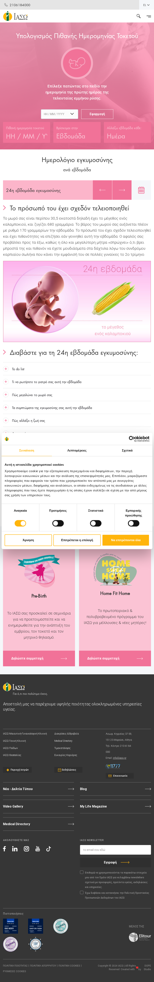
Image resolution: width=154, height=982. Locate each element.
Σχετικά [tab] (127, 450)
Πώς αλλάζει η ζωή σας (28, 420)
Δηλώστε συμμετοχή (27, 658)
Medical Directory (63, 741)
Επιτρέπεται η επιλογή (77, 540)
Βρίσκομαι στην (67, 127)
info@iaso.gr (119, 758)
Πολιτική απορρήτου (43, 965)
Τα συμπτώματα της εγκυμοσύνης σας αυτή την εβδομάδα (52, 407)
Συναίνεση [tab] (26, 450)
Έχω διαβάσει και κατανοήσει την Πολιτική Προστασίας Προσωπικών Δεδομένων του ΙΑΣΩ (117, 895)
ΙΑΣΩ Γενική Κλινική (14, 741)
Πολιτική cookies (69, 965)
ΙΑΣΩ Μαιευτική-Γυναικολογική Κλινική (25, 733)
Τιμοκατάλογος (62, 748)
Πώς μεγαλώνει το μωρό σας (32, 394)
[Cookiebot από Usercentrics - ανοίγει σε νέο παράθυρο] (131, 439)
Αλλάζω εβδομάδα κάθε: (124, 127)
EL (144, 5)
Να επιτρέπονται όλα (126, 540)
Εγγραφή (110, 862)
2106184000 (20, 4)
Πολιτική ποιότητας (15, 965)
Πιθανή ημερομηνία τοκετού (25, 127)
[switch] (58, 523)
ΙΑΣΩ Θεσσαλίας (12, 755)
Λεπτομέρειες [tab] (77, 450)
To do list (18, 368)
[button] (14, 971)
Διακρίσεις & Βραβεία (66, 733)
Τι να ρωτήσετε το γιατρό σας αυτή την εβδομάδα (46, 381)
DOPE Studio (147, 967)
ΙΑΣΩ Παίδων (10, 748)
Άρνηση (28, 540)
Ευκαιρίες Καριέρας (65, 755)
